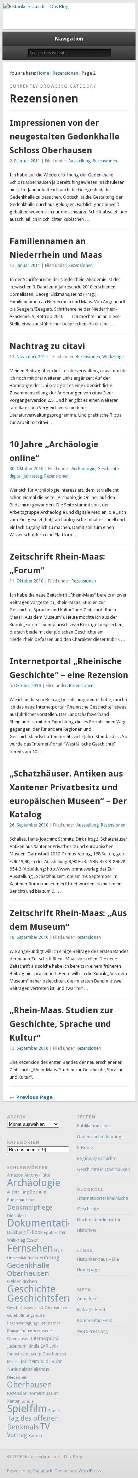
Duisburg (16, 1232)
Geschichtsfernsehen (53, 1298)
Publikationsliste (93, 1125)
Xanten (35, 1435)
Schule (28, 1401)
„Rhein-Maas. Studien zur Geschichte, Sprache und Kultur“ (62, 1024)
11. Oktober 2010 (27, 581)
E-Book (35, 1232)
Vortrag (17, 1435)
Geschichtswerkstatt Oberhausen (37, 1307)
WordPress (90, 1470)
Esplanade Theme (51, 1470)
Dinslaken (16, 1215)
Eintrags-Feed (91, 1309)
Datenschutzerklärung (99, 1136)
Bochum (38, 1192)
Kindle (33, 1346)
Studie (54, 1411)
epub (48, 1232)
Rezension (17, 1393)
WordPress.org (92, 1331)
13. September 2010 (29, 1048)
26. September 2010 (29, 825)
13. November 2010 (29, 356)
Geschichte (31, 1289)
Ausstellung (79, 160)
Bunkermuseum (21, 1200)
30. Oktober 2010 (27, 468)
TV (45, 1426)
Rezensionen (65, 73)
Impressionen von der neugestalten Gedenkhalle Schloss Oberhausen (65, 136)
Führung (49, 1257)
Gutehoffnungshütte (26, 1315)
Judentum (17, 1346)
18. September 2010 (29, 937)
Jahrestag (33, 476)
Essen (32, 1240)
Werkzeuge (112, 356)
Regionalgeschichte (96, 1158)
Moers (13, 1361)
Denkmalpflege (29, 1207)
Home (43, 73)
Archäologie (83, 468)
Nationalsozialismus (28, 1369)
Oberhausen (29, 1384)
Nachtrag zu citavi (47, 346)
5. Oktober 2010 (25, 685)
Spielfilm (27, 1409)
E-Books (85, 1147)
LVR (44, 1346)
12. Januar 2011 (25, 265)
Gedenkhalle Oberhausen (28, 1269)
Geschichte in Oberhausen (103, 1169)
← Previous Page (31, 1097)
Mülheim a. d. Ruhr (41, 1361)
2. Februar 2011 (25, 160)
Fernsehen (30, 1248)
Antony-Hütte (37, 1175)
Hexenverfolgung (22, 1323)
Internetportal (45, 1338)
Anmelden (87, 1298)
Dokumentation (43, 1223)
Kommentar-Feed (95, 1320)
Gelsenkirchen (22, 1281)
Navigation (69, 39)
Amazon (15, 1175)
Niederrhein (18, 1377)
